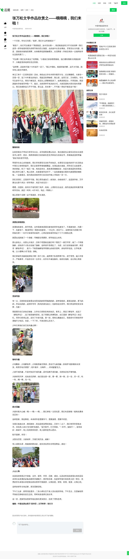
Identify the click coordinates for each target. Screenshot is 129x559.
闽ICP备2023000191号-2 (62, 554)
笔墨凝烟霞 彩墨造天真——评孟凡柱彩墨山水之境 (102, 56)
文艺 (26, 10)
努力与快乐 (103, 94)
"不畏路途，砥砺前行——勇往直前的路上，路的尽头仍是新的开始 (107, 104)
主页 (109, 3)
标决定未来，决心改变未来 (107, 113)
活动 (104, 3)
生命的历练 (103, 130)
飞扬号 (116, 3)
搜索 (113, 10)
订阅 (101, 35)
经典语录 (102, 99)
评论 (77, 530)
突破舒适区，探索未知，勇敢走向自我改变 (107, 122)
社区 (99, 3)
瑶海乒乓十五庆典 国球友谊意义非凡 (107, 47)
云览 (94, 3)
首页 (22, 10)
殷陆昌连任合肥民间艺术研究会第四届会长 (107, 63)
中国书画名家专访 (101, 26)
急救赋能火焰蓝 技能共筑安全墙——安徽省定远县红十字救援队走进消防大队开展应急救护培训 (107, 72)
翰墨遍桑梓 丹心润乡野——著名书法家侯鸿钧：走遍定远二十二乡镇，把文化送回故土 (107, 81)
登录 (124, 3)
